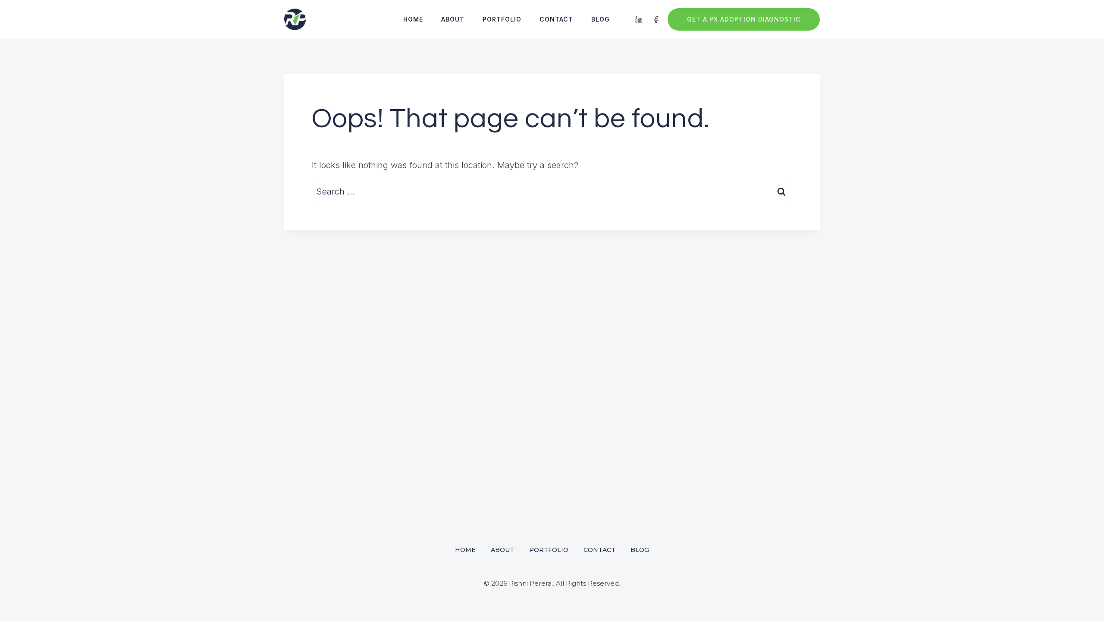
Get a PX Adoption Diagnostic (743, 19)
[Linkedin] (639, 19)
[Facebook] (656, 19)
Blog (600, 19)
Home (413, 19)
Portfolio (502, 19)
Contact (556, 19)
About (452, 19)
